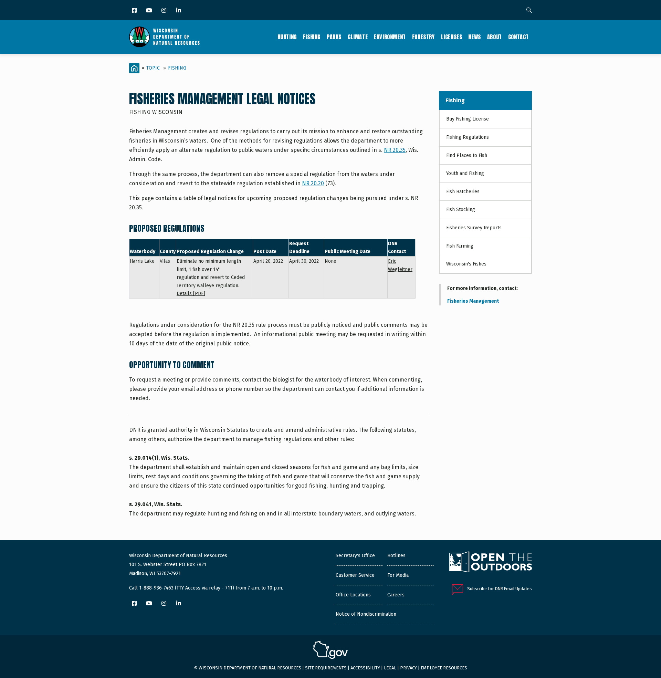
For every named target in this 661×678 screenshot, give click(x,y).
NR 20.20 (313, 183)
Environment (390, 37)
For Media (398, 575)
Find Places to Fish (466, 155)
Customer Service (355, 575)
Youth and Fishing (465, 173)
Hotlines (396, 556)
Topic (153, 68)
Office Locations (353, 595)
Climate (358, 37)
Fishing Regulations (467, 137)
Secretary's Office (355, 556)
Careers (396, 595)
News (474, 37)
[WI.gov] (330, 651)
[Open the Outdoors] (490, 562)
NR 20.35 (395, 150)
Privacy (408, 667)
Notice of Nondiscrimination (366, 614)
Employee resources (444, 667)
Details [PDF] (191, 293)
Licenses (451, 37)
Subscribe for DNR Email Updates (499, 588)
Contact (518, 37)
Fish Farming (459, 246)
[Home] (164, 37)
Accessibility (365, 667)
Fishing (312, 37)
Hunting (287, 37)
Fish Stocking (460, 209)
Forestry (423, 37)
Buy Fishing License (467, 119)
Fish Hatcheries (463, 192)
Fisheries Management (473, 301)
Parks (334, 37)
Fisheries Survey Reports (474, 228)
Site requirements (326, 667)
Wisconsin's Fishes (466, 264)
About (494, 37)
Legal (390, 667)
